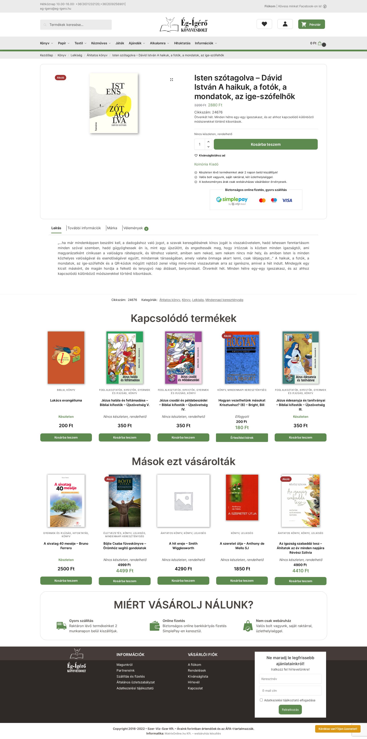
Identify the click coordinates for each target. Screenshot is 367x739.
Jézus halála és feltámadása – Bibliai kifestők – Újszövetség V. (125, 402)
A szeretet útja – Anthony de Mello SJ (242, 545)
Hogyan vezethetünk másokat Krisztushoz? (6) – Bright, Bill (242, 402)
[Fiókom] (285, 24)
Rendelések (197, 670)
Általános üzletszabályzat (136, 682)
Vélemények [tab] (135, 228)
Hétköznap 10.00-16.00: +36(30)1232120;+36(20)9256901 (82, 4)
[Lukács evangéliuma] (66, 358)
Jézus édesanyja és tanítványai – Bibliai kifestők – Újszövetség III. (300, 404)
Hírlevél (194, 682)
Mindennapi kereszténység (224, 300)
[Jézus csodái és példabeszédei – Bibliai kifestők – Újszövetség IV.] (183, 358)
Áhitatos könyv (97, 55)
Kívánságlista (198, 676)
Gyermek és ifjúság (57, 533)
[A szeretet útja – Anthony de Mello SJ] (242, 501)
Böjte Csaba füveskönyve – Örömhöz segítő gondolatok (124, 545)
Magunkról (125, 665)
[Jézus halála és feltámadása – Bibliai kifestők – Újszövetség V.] (125, 358)
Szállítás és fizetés (131, 676)
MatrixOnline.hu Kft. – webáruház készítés (193, 733)
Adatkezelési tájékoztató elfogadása (289, 700)
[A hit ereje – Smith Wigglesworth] (183, 501)
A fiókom (194, 665)
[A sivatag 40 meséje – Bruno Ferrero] (66, 501)
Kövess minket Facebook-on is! (300, 6)
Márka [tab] (112, 228)
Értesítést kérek (242, 437)
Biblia (61, 389)
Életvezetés (112, 533)
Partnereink (126, 670)
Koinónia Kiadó (206, 164)
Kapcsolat (195, 688)
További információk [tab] (84, 228)
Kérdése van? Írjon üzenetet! (338, 728)
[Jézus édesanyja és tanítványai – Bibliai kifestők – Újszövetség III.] (300, 358)
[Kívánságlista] (264, 24)
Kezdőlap (46, 55)
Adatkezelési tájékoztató (135, 688)
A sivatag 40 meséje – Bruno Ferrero (66, 545)
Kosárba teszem (266, 144)
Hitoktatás (80, 533)
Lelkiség (76, 55)
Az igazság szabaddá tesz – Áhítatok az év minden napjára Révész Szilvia (300, 548)
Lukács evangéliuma (66, 400)
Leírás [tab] (56, 228)
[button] (318, 43)
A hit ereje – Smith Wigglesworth (183, 545)
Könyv (62, 55)
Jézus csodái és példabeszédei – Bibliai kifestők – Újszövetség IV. (183, 404)
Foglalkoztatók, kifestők (117, 389)
